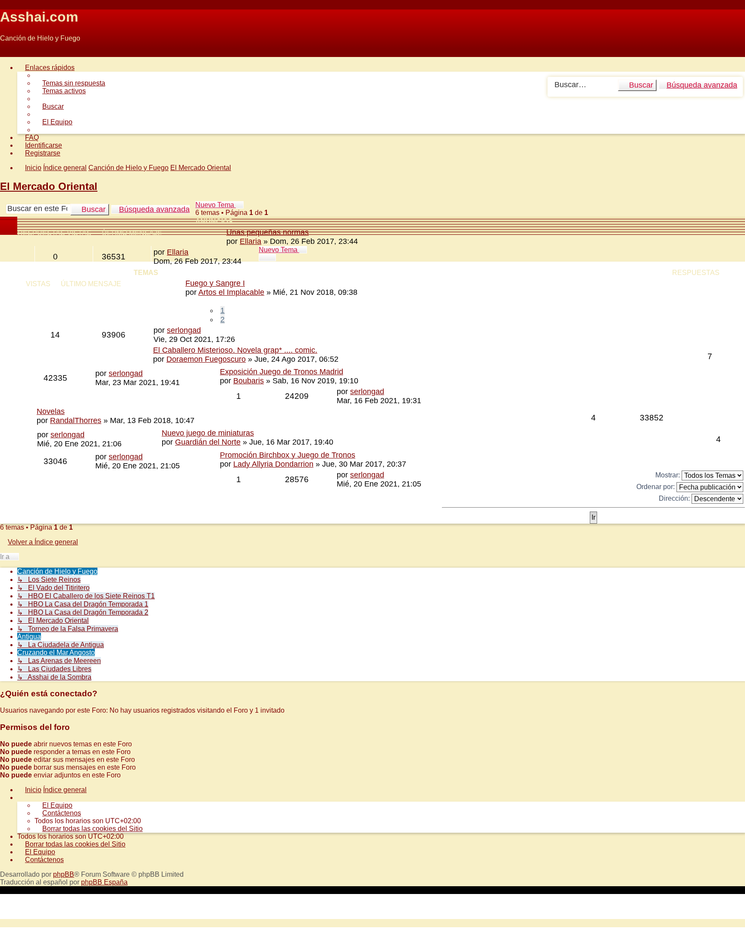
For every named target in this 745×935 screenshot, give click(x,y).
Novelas (51, 411)
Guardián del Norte (208, 442)
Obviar (10, 53)
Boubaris (248, 380)
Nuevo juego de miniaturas (208, 433)
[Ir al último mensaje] (193, 252)
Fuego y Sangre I (215, 283)
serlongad (184, 330)
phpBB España (104, 882)
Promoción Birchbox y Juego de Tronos (287, 455)
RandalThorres (75, 420)
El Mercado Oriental (48, 186)
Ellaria (250, 241)
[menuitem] (69, 83)
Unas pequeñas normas (267, 232)
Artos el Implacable (231, 292)
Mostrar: (668, 474)
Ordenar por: (656, 486)
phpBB (63, 874)
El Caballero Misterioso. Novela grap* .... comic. (235, 350)
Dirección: (675, 498)
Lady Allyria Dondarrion (273, 464)
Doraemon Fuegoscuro (206, 359)
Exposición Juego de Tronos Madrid (281, 371)
